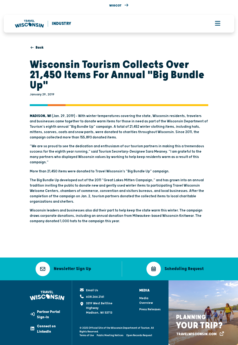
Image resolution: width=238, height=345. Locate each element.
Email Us (92, 290)
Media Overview (146, 300)
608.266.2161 (95, 297)
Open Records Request (139, 335)
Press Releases (150, 309)
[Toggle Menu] (217, 24)
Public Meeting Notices (110, 335)
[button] (119, 5)
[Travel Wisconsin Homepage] (29, 24)
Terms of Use (86, 335)
